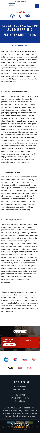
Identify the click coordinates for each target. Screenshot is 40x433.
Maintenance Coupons (20, 389)
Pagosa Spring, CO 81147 (30, 26)
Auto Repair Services (20, 386)
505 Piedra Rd (17, 26)
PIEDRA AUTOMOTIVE (20, 45)
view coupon (9, 344)
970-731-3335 (7, 26)
